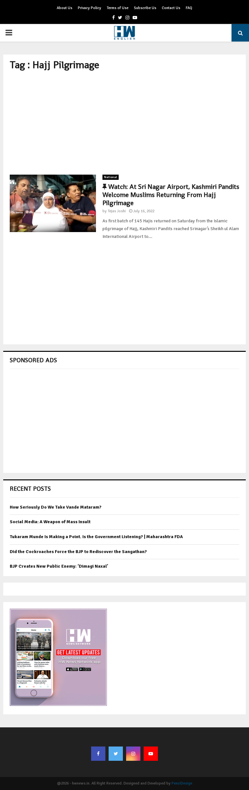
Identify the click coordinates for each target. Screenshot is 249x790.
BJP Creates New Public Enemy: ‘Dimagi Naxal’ (59, 566)
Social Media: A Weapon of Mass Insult (50, 522)
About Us (64, 8)
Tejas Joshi (117, 211)
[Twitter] (116, 754)
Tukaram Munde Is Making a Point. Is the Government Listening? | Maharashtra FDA (96, 536)
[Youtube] (151, 754)
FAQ (189, 8)
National (110, 177)
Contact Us (171, 8)
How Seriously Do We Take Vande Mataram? (55, 507)
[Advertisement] (124, 122)
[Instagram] (133, 754)
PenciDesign (182, 783)
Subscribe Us (145, 8)
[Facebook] (98, 754)
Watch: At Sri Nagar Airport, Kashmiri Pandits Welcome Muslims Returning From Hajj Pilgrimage (170, 194)
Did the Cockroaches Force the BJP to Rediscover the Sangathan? (78, 551)
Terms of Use (117, 8)
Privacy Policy (89, 8)
